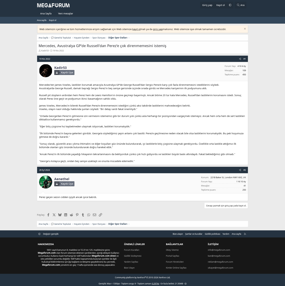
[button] (230, 5)
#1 (244, 58)
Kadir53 (45, 50)
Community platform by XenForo (142, 277)
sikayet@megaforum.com (220, 267)
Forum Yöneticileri (175, 261)
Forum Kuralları (131, 249)
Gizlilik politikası (212, 233)
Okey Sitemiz (172, 249)
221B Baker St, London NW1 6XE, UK (228, 177)
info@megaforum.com (219, 249)
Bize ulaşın (178, 233)
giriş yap (158, 29)
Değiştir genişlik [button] (51, 233)
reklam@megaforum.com (220, 261)
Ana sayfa (41, 20)
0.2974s (155, 283)
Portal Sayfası (172, 255)
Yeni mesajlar (65, 13)
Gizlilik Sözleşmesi (132, 255)
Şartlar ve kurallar (193, 233)
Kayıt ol (52, 20)
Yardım (225, 233)
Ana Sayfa (45, 13)
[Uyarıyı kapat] (244, 29)
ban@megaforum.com (219, 255)
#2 (244, 169)
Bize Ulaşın (129, 267)
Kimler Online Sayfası (176, 267)
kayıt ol (136, 29)
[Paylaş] (240, 59)
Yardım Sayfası (131, 261)
